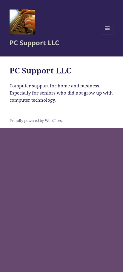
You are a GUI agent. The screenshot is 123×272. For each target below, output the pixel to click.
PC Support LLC (34, 42)
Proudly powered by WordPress (36, 120)
